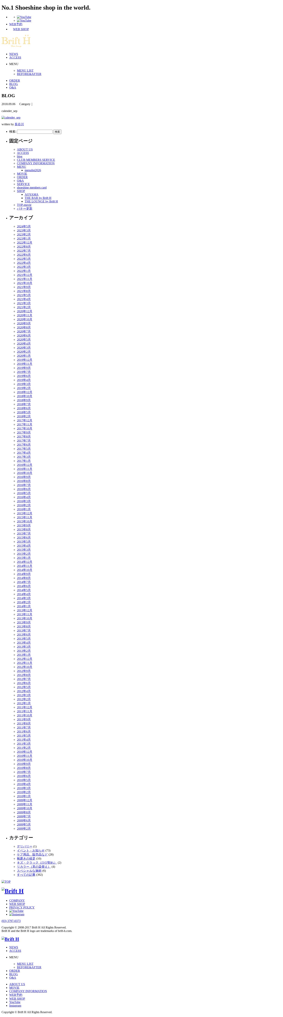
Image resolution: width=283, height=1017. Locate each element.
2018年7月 (24, 404)
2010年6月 (24, 776)
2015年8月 (24, 529)
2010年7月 (24, 772)
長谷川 (19, 124)
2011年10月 (24, 715)
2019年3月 (24, 384)
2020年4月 (24, 343)
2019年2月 (24, 388)
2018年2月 (24, 416)
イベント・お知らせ (31, 850)
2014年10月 (24, 570)
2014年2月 (24, 602)
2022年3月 (24, 266)
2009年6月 (24, 820)
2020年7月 (24, 331)
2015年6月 (24, 537)
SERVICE (23, 184)
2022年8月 (24, 246)
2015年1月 (24, 557)
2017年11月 (24, 424)
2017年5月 (24, 448)
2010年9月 (24, 763)
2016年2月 (24, 505)
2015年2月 (24, 553)
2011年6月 (24, 731)
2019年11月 (24, 363)
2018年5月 (24, 412)
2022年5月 (24, 258)
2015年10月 (24, 521)
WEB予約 (15, 994)
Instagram (15, 1005)
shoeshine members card (32, 187)
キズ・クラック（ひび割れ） (37, 862)
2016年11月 (24, 468)
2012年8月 (24, 675)
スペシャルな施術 (29, 870)
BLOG (13, 84)
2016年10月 (24, 473)
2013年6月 (24, 634)
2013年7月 (24, 630)
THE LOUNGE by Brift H (41, 201)
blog (19, 156)
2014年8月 (24, 578)
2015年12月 (24, 513)
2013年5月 (24, 638)
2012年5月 (24, 687)
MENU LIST (25, 70)
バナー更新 (24, 208)
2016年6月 (24, 489)
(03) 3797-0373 (11, 921)
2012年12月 (24, 658)
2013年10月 (24, 618)
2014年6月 (24, 586)
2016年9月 (24, 477)
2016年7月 (24, 485)
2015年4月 (24, 545)
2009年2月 (24, 828)
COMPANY (17, 900)
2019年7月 (24, 372)
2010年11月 (24, 755)
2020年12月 (24, 311)
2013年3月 (24, 646)
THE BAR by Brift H (38, 198)
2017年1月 (24, 460)
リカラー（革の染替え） (34, 866)
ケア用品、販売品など (32, 854)
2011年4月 (24, 739)
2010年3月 (24, 788)
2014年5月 (24, 590)
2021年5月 (24, 295)
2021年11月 (24, 279)
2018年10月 (24, 396)
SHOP (21, 191)
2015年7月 (24, 533)
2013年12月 (24, 610)
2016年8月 (24, 481)
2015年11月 (24, 517)
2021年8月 (24, 291)
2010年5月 (24, 780)
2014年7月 (24, 582)
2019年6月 (24, 376)
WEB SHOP (17, 904)
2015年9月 (24, 525)
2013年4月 (24, 642)
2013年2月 (24, 650)
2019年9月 (24, 367)
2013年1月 (24, 654)
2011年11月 (24, 711)
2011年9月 (24, 719)
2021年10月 (24, 283)
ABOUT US (25, 149)
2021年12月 (24, 275)
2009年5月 (24, 824)
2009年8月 (24, 812)
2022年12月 (24, 242)
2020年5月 (24, 339)
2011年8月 (24, 723)
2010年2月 (24, 792)
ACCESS (15, 57)
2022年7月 (24, 250)
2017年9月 (24, 432)
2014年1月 (24, 606)
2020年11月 (24, 315)
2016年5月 (24, 493)
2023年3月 (24, 230)
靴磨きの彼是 (26, 858)
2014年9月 (24, 574)
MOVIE (22, 173)
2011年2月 (24, 747)
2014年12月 (24, 561)
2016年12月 (24, 464)
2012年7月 (24, 679)
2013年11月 (24, 614)
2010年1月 (24, 796)
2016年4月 (24, 497)
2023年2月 (24, 234)
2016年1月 (24, 509)
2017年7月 (24, 440)
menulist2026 (33, 170)
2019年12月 (24, 359)
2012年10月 (24, 667)
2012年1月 (24, 703)
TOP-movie (24, 204)
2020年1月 (24, 355)
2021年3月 (24, 303)
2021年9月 (24, 287)
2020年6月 (24, 335)
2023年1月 (24, 238)
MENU (21, 166)
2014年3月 (24, 598)
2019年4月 (24, 380)
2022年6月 (24, 254)
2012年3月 (24, 695)
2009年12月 (24, 800)
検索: (12, 131)
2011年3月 (24, 743)
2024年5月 (24, 226)
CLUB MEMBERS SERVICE (36, 159)
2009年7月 (24, 816)
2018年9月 (24, 400)
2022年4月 (24, 262)
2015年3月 (24, 549)
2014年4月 (24, 594)
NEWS (13, 54)
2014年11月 (24, 565)
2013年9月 (24, 622)
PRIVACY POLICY (22, 907)
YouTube (14, 1002)
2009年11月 (24, 804)
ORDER (14, 80)
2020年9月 (24, 323)
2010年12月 (24, 751)
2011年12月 (24, 707)
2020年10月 (24, 319)
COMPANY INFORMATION (36, 163)
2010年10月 (24, 759)
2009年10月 (24, 808)
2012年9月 (24, 671)
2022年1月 (24, 270)
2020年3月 (24, 347)
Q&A (12, 87)
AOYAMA (32, 194)
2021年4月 (24, 299)
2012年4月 (24, 691)
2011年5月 (24, 735)
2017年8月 (24, 436)
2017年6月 (24, 444)
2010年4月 (24, 784)
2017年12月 (24, 420)
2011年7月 (24, 727)
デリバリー (24, 846)
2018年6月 (24, 408)
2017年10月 (24, 428)
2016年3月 (24, 501)
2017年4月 (24, 452)
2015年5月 (24, 541)
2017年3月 (24, 456)
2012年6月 (24, 683)
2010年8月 (24, 768)
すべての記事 (26, 874)
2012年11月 (24, 662)
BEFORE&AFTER (29, 74)
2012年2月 (24, 699)
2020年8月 (24, 327)
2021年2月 (24, 307)
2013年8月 (24, 626)
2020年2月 (24, 351)
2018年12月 (24, 392)
